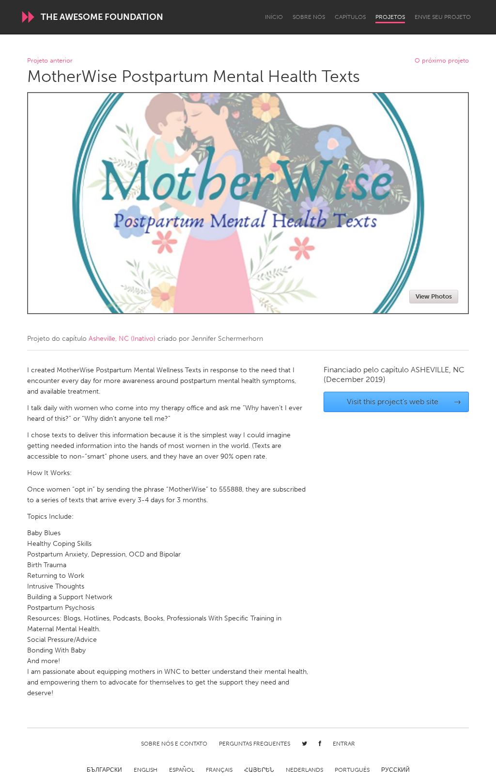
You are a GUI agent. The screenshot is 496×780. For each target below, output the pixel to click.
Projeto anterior (50, 61)
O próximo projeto (442, 61)
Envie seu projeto (443, 17)
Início (274, 17)
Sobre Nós (309, 17)
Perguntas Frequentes (254, 743)
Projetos (390, 17)
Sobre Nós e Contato (174, 743)
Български (104, 769)
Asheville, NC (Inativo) (122, 338)
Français (219, 769)
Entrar (344, 743)
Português (352, 769)
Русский (395, 769)
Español (181, 769)
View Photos (434, 296)
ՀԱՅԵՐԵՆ (259, 769)
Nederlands (304, 769)
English (145, 769)
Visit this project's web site (404, 401)
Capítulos (350, 17)
